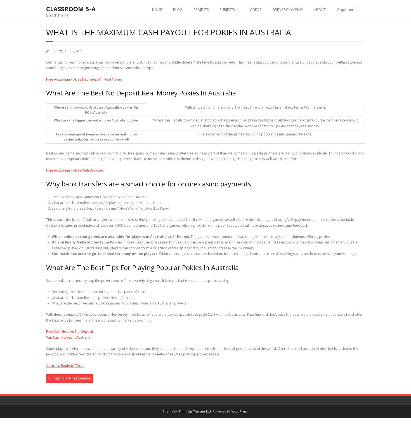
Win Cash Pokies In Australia (68, 337)
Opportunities (348, 9)
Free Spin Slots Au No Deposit (69, 331)
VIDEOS (255, 9)
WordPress (240, 411)
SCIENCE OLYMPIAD (287, 9)
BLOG (177, 9)
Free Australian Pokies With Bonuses (74, 170)
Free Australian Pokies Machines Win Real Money (84, 79)
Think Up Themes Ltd (195, 411)
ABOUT (320, 9)
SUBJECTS (227, 9)
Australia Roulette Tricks (65, 365)
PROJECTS (201, 9)
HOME (157, 9)
